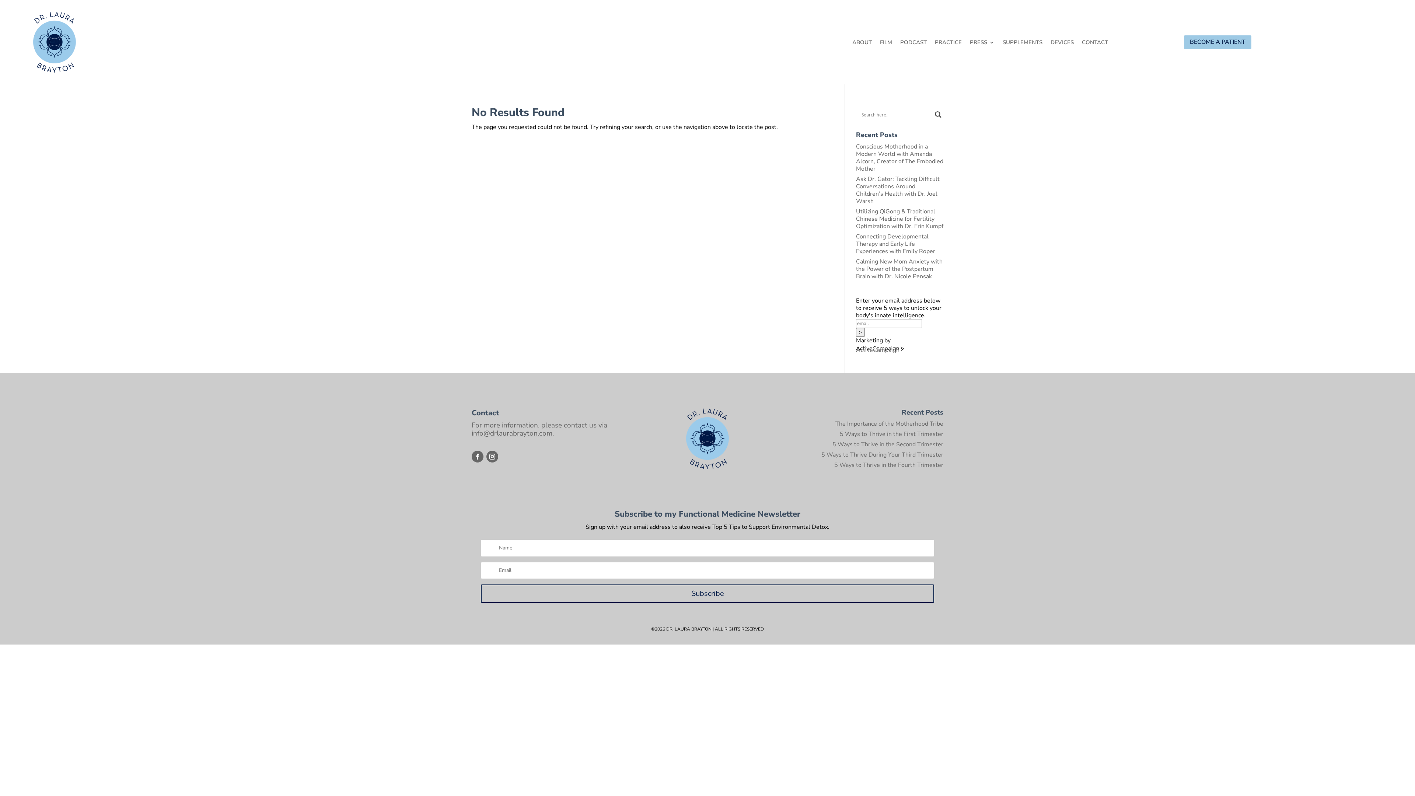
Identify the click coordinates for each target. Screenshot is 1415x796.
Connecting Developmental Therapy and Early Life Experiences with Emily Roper (895, 244)
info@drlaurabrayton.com (512, 433)
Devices (1062, 43)
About (862, 43)
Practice (948, 43)
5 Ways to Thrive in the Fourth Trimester (888, 465)
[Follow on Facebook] (477, 456)
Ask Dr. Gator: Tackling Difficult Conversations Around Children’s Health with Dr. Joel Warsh (898, 190)
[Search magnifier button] (938, 114)
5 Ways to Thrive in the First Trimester (891, 434)
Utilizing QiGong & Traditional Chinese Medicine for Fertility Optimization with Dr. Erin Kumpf (899, 218)
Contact (1095, 43)
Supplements (1022, 43)
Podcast (913, 43)
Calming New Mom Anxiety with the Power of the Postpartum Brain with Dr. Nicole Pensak (899, 269)
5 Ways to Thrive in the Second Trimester (887, 444)
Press (978, 43)
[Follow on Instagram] (492, 456)
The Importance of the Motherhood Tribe (889, 424)
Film (886, 43)
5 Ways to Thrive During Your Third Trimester (882, 455)
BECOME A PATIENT (1217, 42)
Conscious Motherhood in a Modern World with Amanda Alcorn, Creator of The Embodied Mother (899, 158)
